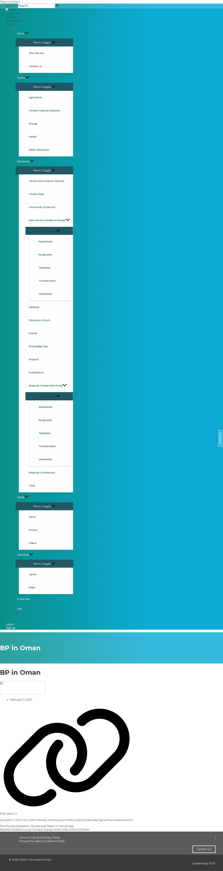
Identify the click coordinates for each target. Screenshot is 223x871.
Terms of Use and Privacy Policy (39, 837)
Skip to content (10, 1)
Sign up (11, 627)
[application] (26, 33)
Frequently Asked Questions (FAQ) (42, 841)
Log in (10, 624)
